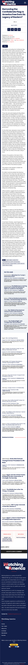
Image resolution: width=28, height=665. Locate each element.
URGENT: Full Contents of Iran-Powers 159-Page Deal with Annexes (7, 539)
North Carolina (21, 263)
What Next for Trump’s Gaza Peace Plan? (14, 275)
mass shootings (6, 263)
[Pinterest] (15, 29)
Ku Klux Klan (16, 261)
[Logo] (12, 2)
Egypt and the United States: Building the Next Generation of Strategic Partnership (13, 476)
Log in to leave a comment (14, 551)
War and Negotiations (12, 338)
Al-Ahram (10, 35)
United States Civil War (7, 265)
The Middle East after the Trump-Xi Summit (12, 490)
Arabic (12, 40)
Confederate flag (6, 261)
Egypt (12, 261)
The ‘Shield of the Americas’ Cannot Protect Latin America (14, 310)
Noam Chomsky (14, 263)
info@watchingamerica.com (14, 614)
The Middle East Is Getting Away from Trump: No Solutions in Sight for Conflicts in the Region (15, 287)
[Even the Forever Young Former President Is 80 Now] (14, 448)
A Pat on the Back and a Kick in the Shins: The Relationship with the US (15, 298)
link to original (15, 38)
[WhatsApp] (19, 29)
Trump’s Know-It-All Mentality (16, 387)
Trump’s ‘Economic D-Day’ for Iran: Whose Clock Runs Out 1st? (13, 349)
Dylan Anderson (20, 40)
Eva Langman (10, 41)
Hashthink (22, 664)
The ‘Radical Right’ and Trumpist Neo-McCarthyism (13, 321)
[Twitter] (12, 29)
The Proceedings (20, 537)
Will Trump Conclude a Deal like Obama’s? (13, 505)
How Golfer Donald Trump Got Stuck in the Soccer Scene (13, 400)
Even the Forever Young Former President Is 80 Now (13, 375)
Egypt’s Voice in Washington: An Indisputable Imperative (14, 518)
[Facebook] (8, 29)
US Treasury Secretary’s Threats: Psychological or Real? (12, 362)
